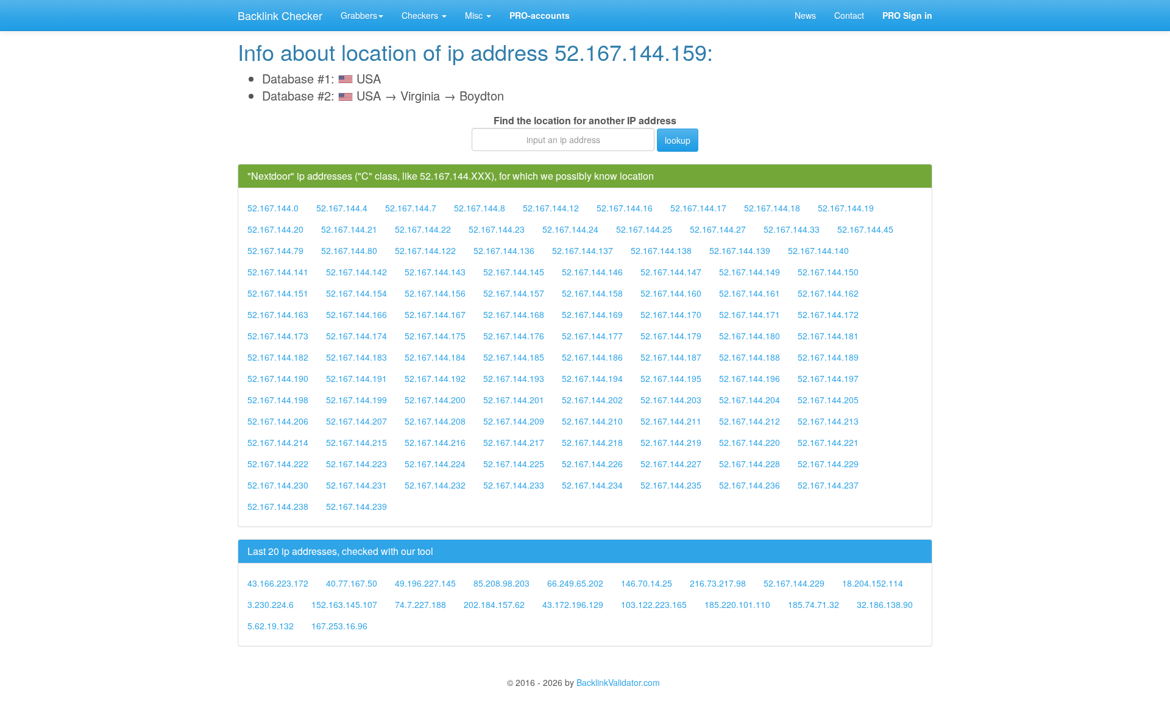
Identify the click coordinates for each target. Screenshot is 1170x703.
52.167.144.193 (513, 378)
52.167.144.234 (592, 485)
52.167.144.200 (435, 400)
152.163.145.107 (344, 604)
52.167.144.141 (277, 272)
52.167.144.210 (592, 421)
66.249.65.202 (575, 583)
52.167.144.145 (513, 272)
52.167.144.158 (592, 293)
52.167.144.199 (356, 400)
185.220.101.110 (737, 604)
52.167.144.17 (698, 208)
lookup (677, 140)
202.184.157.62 (494, 604)
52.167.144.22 (423, 229)
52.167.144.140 (818, 250)
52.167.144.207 (356, 421)
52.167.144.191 (356, 378)
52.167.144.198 (277, 400)
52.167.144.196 (749, 378)
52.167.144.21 (349, 229)
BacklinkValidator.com (618, 682)
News (805, 15)
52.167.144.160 (670, 293)
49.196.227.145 (425, 583)
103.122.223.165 (654, 604)
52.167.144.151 (277, 293)
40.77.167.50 (351, 583)
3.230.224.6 (270, 604)
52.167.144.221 (828, 442)
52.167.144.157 (513, 293)
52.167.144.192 (435, 378)
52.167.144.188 (749, 357)
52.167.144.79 (275, 250)
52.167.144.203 (670, 400)
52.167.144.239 (356, 506)
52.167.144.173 (277, 336)
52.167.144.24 (570, 229)
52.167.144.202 (592, 400)
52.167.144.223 (356, 463)
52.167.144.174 (356, 336)
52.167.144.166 (356, 314)
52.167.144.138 (661, 250)
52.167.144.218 (592, 442)
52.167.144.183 (356, 357)
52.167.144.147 (670, 272)
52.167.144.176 (513, 336)
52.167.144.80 (349, 250)
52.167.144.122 (425, 250)
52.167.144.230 (277, 485)
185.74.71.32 (813, 604)
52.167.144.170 (670, 314)
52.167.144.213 (828, 421)
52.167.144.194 (592, 378)
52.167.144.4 (341, 208)
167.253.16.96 (339, 626)
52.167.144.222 (277, 463)
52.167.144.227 (670, 463)
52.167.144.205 (828, 400)
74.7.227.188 (420, 604)
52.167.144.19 (846, 208)
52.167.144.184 (435, 357)
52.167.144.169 (592, 314)
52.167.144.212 (749, 421)
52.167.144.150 (828, 272)
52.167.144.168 (513, 314)
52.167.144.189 (828, 357)
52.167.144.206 (277, 421)
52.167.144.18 (772, 208)
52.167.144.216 (435, 442)
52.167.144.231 (356, 485)
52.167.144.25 (644, 229)
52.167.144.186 (592, 357)
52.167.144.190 (277, 378)
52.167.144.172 (828, 314)
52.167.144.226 (592, 463)
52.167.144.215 (356, 442)
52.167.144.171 (749, 314)
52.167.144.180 (749, 336)
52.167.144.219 (670, 442)
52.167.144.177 (592, 336)
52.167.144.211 (670, 421)
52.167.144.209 (513, 421)
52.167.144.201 (513, 400)
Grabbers (359, 15)
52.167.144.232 (435, 485)
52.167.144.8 (479, 208)
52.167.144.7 (410, 208)
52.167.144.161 (749, 293)
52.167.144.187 (670, 357)
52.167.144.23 (497, 229)
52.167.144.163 (277, 314)
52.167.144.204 (749, 400)
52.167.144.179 (670, 336)
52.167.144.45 (865, 229)
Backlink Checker (280, 15)
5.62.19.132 (270, 626)
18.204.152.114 (872, 583)
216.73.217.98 (718, 583)
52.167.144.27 (718, 229)
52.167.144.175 (435, 336)
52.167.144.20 (275, 229)
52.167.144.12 (551, 208)
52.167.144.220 (749, 442)
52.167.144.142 (356, 272)
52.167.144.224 (435, 463)
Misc (475, 15)
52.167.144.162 (828, 293)
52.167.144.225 (513, 463)
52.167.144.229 (828, 463)
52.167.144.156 (435, 293)
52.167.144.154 (356, 293)
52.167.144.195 (670, 378)
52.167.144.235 (670, 485)
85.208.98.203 (501, 583)
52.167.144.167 (435, 314)
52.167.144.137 (582, 250)
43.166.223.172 (277, 583)
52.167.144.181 (828, 336)
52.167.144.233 (513, 485)
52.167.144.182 (277, 357)
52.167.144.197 (828, 378)
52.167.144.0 (273, 208)
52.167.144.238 (277, 506)
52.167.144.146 (592, 272)
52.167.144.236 (749, 485)
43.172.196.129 (572, 604)
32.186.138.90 (885, 604)
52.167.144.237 (828, 485)
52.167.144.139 (739, 250)
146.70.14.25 (646, 583)
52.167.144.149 (749, 272)
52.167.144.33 (792, 229)
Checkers (421, 15)
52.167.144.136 (503, 250)
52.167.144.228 (749, 463)
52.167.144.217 (513, 442)
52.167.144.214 (277, 442)
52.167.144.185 (513, 357)
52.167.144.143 (435, 272)
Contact (849, 15)
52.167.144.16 (625, 208)
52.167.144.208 (435, 421)
